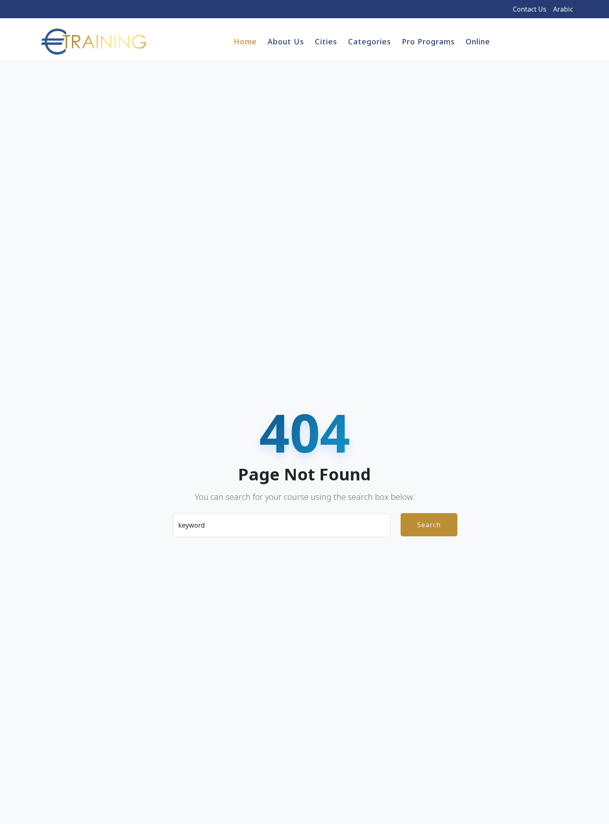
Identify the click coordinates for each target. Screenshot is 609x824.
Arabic (563, 9)
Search (429, 524)
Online (478, 41)
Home (245, 41)
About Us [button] (286, 41)
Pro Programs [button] (428, 41)
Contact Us (529, 9)
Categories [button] (369, 41)
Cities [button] (326, 41)
